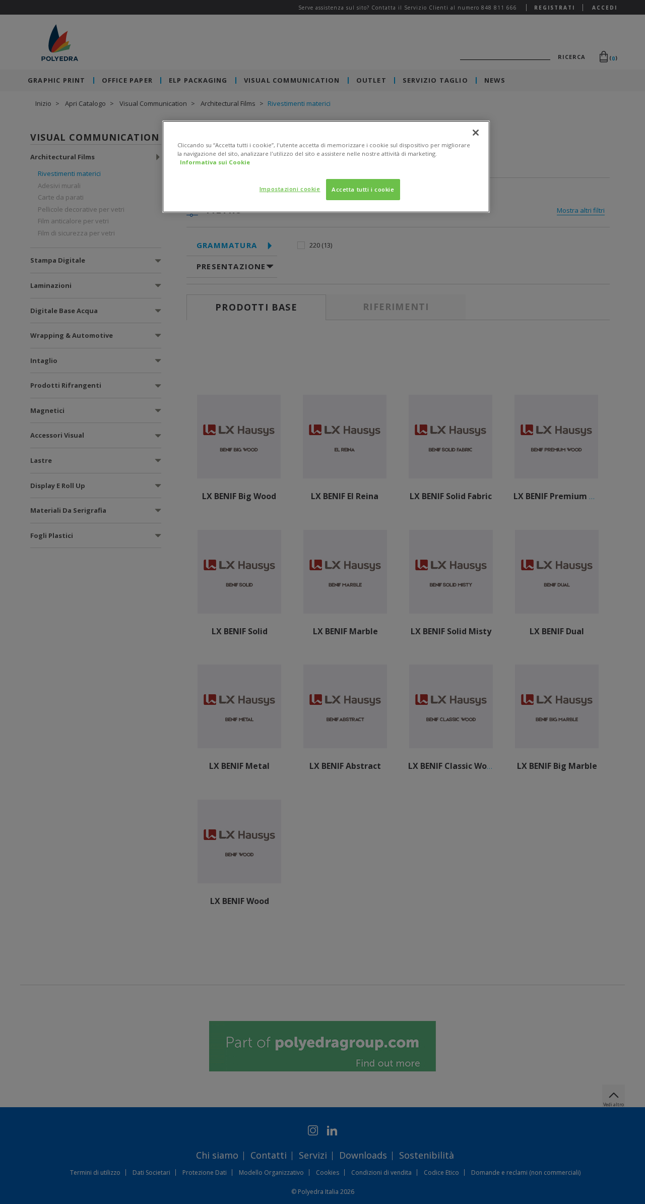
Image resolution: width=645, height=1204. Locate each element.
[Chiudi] (476, 133)
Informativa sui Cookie (215, 162)
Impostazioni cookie (290, 189)
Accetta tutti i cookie (363, 189)
